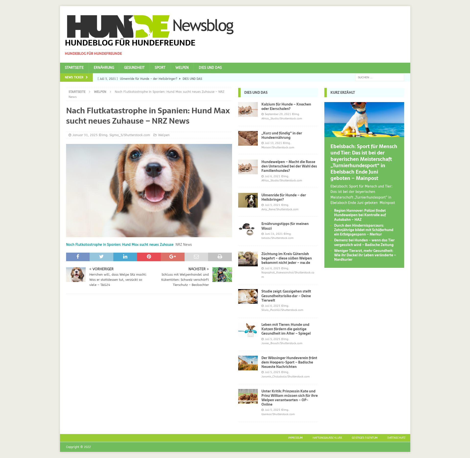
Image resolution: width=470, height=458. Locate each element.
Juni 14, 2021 (274, 233)
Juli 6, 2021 (272, 176)
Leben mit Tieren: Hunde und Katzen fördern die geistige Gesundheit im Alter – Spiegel (286, 329)
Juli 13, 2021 (273, 143)
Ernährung (104, 68)
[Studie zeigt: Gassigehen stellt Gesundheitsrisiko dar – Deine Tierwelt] (248, 296)
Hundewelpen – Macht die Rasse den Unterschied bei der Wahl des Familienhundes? (289, 166)
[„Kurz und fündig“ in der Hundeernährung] (248, 138)
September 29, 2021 (278, 114)
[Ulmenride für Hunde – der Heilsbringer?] (248, 200)
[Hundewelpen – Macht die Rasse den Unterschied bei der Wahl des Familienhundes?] (248, 167)
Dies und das (210, 68)
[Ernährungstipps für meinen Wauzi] (248, 229)
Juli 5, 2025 (272, 339)
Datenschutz (396, 437)
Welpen (182, 68)
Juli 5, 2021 (272, 205)
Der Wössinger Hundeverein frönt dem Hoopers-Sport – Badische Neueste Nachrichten (289, 362)
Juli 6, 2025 (272, 268)
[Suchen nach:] (379, 77)
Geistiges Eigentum (364, 437)
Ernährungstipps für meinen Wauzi (285, 226)
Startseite (74, 68)
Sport (160, 68)
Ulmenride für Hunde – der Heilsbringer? (283, 197)
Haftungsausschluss (327, 437)
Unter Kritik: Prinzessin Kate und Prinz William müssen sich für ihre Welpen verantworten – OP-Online (289, 397)
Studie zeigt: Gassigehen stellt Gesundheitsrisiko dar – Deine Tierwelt (286, 296)
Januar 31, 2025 (85, 135)
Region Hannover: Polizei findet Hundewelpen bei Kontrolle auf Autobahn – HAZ (360, 215)
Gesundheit (134, 68)
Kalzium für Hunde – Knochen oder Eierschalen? (286, 106)
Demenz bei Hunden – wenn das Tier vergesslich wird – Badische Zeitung (364, 242)
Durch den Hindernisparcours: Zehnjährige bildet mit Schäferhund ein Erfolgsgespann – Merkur (363, 230)
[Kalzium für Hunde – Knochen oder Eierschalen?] (248, 109)
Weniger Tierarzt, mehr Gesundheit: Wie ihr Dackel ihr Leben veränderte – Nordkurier (365, 255)
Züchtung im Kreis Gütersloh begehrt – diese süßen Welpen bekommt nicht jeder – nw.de (286, 258)
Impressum (295, 437)
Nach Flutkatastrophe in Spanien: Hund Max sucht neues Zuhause (120, 245)
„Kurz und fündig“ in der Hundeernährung (281, 135)
